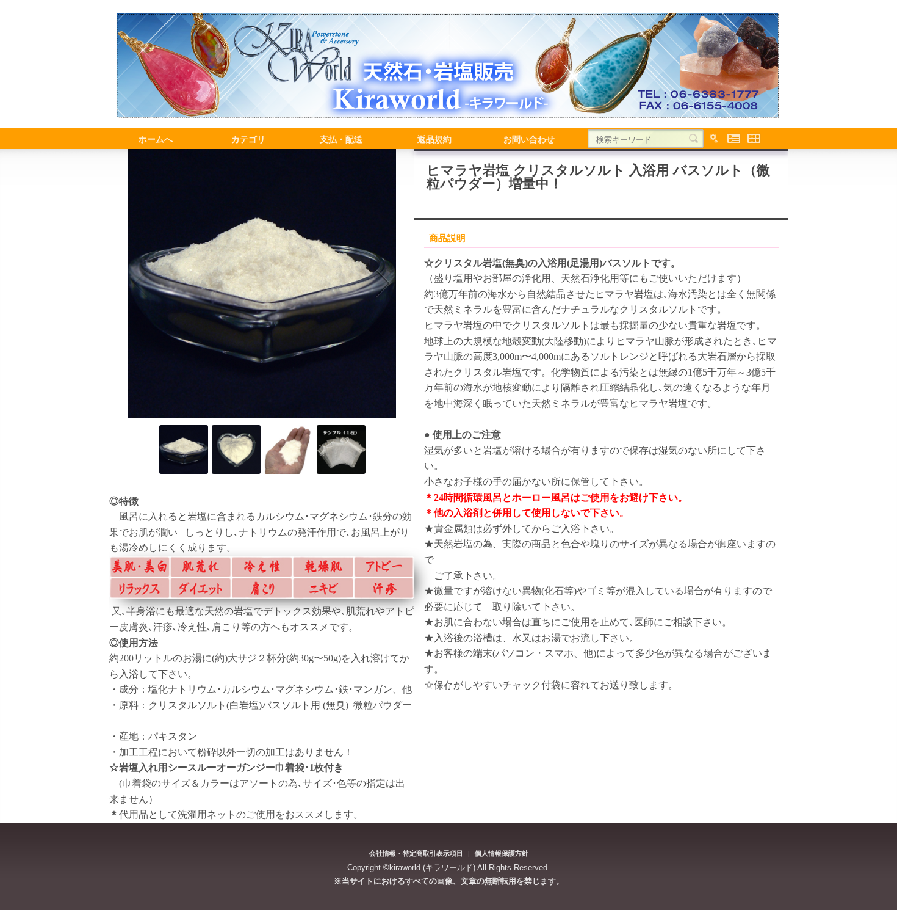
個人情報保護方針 (501, 852)
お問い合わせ (529, 139)
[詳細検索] (714, 138)
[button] (141, 283)
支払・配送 (341, 139)
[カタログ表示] (754, 138)
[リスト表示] (734, 138)
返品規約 (434, 139)
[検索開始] (693, 138)
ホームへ (156, 139)
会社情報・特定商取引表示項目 (416, 852)
